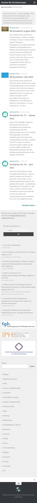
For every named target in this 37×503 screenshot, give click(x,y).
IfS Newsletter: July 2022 (21, 76)
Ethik (5, 383)
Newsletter (14, 28)
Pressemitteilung (9, 448)
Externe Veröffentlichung (11, 388)
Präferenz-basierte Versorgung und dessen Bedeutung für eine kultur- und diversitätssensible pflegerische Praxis (18, 287)
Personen (6, 434)
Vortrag (5, 461)
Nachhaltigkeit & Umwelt (12, 425)
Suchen (3, 363)
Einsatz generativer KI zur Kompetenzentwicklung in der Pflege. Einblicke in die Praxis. (18, 275)
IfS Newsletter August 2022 (23, 31)
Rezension (6, 457)
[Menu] (34, 2)
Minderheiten (7, 420)
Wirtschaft (6, 466)
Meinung (6, 416)
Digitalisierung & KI (10, 379)
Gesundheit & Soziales (11, 397)
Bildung (5, 374)
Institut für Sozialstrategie (13, 2)
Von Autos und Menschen (12, 245)
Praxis (5, 443)
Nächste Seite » (29, 205)
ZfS (4, 471)
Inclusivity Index (9, 406)
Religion (6, 452)
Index (5, 411)
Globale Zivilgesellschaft (11, 402)
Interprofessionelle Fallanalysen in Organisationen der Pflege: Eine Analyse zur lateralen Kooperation (16, 300)
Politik (5, 439)
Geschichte (7, 393)
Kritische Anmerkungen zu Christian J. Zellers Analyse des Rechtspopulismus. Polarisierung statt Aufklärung (17, 263)
